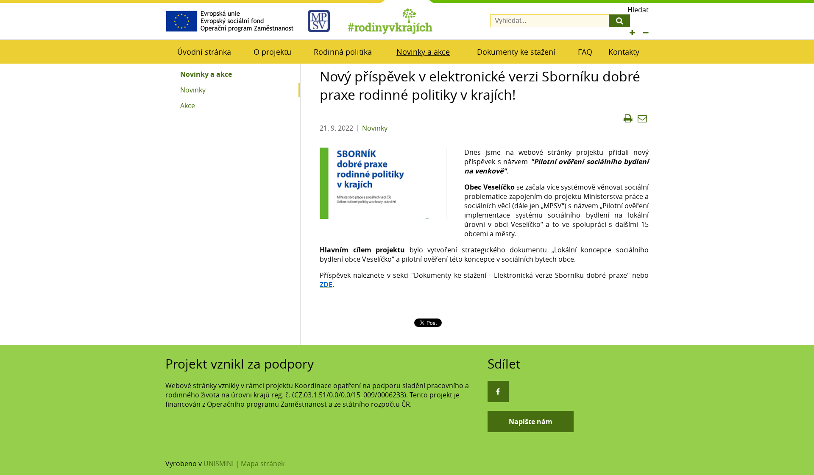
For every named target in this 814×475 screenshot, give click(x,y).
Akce (187, 105)
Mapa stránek (262, 463)
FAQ (585, 52)
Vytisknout (628, 118)
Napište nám (530, 421)
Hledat (638, 9)
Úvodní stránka (204, 52)
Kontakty (623, 52)
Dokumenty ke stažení (516, 52)
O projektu (272, 52)
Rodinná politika (343, 52)
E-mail (642, 118)
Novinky (193, 90)
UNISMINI (219, 463)
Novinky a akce (423, 52)
